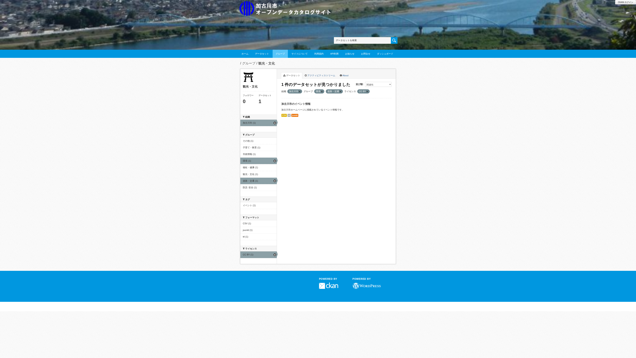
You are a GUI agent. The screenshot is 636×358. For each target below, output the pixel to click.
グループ (280, 53)
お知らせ (349, 53)
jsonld (295, 115)
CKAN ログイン (625, 2)
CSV (284, 115)
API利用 (334, 53)
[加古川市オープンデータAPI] (286, 4)
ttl (289, 115)
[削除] (299, 91)
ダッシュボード (385, 53)
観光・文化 (266, 63)
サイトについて (300, 53)
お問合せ (365, 53)
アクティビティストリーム (321, 75)
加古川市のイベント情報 (296, 103)
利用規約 (319, 53)
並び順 (359, 84)
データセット (262, 53)
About (345, 75)
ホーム (244, 53)
